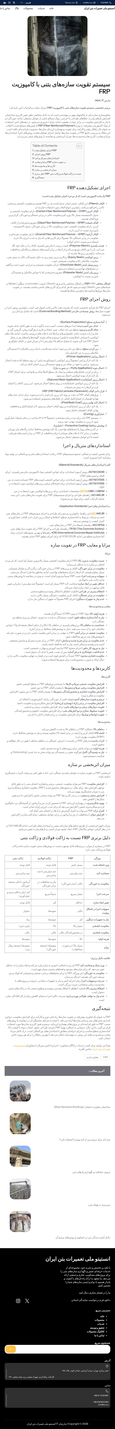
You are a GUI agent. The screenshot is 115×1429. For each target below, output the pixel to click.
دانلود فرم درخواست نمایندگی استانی (90, 1300)
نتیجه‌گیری (39, 177)
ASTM (84, 491)
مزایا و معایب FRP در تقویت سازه (50, 162)
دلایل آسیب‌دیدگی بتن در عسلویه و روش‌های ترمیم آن (83, 1237)
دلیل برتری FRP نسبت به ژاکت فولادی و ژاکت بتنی (57, 173)
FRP (105, 1057)
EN (21, 2)
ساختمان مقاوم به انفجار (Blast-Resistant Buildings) (82, 1106)
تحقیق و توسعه (97, 1327)
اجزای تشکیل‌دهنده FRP (45, 150)
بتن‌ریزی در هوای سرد (99, 1204)
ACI (93, 513)
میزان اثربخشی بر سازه (45, 169)
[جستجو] (10, 1349)
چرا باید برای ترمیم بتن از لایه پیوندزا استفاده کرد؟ (84, 1139)
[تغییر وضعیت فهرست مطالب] (77, 145)
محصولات (99, 1319)
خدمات (100, 1323)
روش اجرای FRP (42, 154)
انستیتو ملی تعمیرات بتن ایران (99, 8)
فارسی (28, 2)
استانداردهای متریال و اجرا (47, 158)
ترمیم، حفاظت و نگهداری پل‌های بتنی (91, 1172)
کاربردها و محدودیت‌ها (45, 166)
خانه (102, 1316)
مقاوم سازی (92, 1057)
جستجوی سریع (102, 1342)
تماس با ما (99, 1335)
